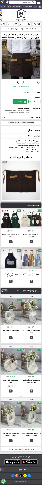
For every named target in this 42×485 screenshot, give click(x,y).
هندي (9, 6)
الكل (35, 6)
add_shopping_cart (31, 242)
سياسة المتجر (12, 24)
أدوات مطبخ (20, 29)
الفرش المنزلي (28, 6)
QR (4, 117)
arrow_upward (2, 469)
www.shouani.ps (21, 482)
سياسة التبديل (14, 123)
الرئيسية (37, 29)
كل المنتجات (29, 29)
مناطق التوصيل (25, 24)
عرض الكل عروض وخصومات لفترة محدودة (21, 449)
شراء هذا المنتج (20, 101)
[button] (6, 2)
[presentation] (23, 82)
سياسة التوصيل (27, 123)
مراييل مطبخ (11, 29)
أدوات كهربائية (17, 6)
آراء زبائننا (36, 24)
